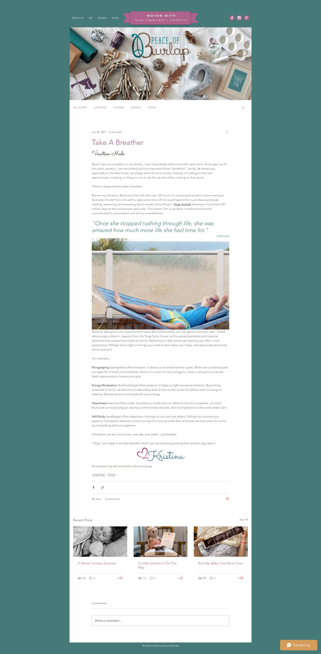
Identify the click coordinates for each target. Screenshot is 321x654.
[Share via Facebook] (93, 487)
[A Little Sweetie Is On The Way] (161, 541)
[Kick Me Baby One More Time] (221, 541)
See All (244, 519)
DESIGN (136, 107)
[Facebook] (232, 18)
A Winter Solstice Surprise (97, 563)
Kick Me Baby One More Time (220, 563)
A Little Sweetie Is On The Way (157, 565)
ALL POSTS (80, 107)
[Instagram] (239, 18)
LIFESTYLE (100, 107)
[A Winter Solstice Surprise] (100, 541)
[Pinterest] (246, 18)
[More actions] (227, 132)
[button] (243, 107)
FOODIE (119, 107)
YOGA (152, 107)
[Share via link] (102, 487)
